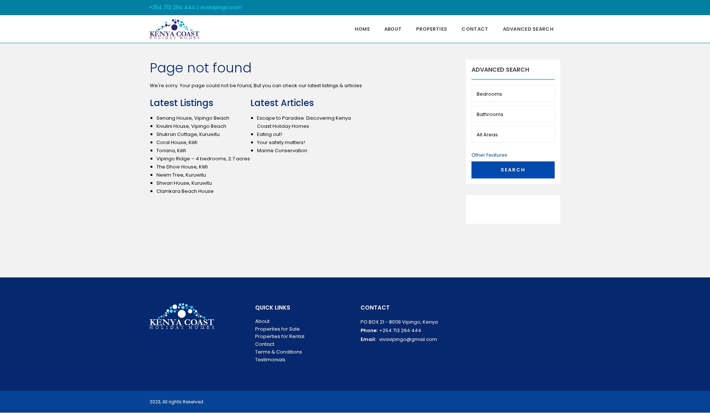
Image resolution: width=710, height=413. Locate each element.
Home (362, 29)
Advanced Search (528, 29)
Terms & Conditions (278, 351)
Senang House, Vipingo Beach (192, 118)
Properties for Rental (279, 336)
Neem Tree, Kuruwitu (181, 174)
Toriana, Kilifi (171, 150)
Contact (475, 29)
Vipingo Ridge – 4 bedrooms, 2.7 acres (203, 158)
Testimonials (270, 359)
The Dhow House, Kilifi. (182, 166)
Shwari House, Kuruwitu (184, 183)
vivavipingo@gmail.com (408, 339)
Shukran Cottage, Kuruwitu (188, 134)
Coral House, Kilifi (176, 142)
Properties (431, 29)
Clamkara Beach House (185, 191)
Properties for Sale (277, 328)
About (393, 29)
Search (513, 169)
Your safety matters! (281, 142)
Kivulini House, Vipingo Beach (191, 126)
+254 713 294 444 (400, 330)
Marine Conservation (282, 150)
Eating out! (269, 134)
